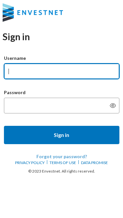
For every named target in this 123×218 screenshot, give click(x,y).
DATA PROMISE (94, 162)
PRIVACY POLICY (30, 162)
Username (15, 58)
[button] (61, 135)
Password (15, 92)
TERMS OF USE (63, 162)
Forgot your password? (61, 156)
